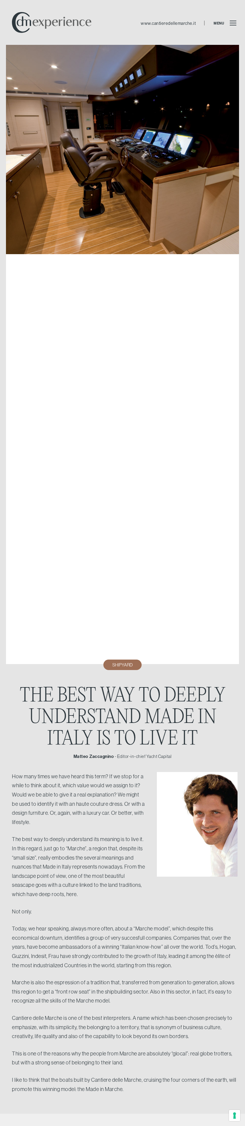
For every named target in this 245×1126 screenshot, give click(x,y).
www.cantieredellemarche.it (168, 23)
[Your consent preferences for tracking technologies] (234, 1115)
